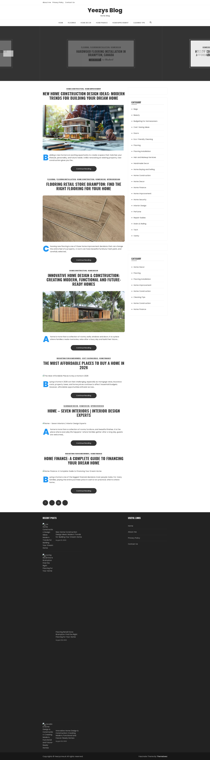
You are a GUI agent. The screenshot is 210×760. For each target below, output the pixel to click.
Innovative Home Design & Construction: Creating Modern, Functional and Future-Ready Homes (83, 279)
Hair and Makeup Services (145, 157)
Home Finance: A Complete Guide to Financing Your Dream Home (83, 460)
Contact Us (70, 2)
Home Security (140, 199)
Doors (136, 133)
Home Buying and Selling (144, 169)
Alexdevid (114, 59)
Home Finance (102, 22)
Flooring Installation (66, 179)
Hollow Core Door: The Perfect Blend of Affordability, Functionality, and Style (105, 53)
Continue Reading (83, 169)
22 (58, 503)
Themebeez (162, 756)
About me (47, 2)
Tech (136, 229)
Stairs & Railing (140, 223)
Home (61, 22)
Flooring (72, 22)
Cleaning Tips (139, 22)
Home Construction (75, 89)
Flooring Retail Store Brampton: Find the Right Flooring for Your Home (83, 186)
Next (65, 503)
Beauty (137, 115)
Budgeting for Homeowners (69, 358)
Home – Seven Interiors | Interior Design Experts (84, 413)
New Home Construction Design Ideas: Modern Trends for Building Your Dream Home (84, 96)
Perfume (137, 211)
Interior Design (119, 47)
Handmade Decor (71, 406)
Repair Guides (140, 217)
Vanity (136, 236)
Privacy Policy (57, 2)
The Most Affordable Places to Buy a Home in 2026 (83, 365)
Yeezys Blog (105, 10)
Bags (136, 109)
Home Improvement (120, 22)
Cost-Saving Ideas (90, 358)
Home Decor (86, 22)
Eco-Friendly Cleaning (143, 139)
